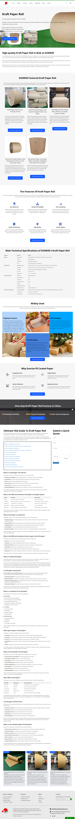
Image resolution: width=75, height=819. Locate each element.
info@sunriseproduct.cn (60, 809)
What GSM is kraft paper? (10, 462)
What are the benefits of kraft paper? (13, 460)
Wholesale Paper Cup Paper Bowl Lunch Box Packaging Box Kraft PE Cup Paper (37, 161)
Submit (56, 462)
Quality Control (24, 798)
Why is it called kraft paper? (11, 452)
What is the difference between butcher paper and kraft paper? (18, 450)
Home (13, 3)
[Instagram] (54, 816)
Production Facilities (25, 797)
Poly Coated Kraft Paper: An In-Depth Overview (15, 772)
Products (19, 3)
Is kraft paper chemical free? (11, 464)
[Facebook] (50, 816)
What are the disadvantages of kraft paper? (14, 466)
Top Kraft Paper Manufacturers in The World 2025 (61, 772)
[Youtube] (52, 816)
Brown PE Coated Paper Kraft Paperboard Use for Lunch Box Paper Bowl (15, 161)
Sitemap (14, 816)
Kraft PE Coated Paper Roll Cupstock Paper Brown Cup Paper (37, 112)
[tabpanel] (14, 768)
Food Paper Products (7, 802)
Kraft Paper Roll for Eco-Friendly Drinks (15, 111)
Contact (48, 3)
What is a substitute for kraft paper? (12, 456)
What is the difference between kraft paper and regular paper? (18, 446)
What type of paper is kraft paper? (12, 458)
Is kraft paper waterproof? (10, 454)
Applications (37, 3)
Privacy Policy (19, 816)
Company (25, 3)
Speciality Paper (6, 800)
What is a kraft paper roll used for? (12, 444)
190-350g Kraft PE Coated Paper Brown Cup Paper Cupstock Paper (60, 111)
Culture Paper (6, 798)
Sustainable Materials (25, 800)
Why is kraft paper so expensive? (12, 448)
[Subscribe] (71, 799)
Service (31, 3)
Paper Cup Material (7, 797)
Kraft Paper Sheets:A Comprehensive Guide (37, 772)
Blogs (43, 3)
